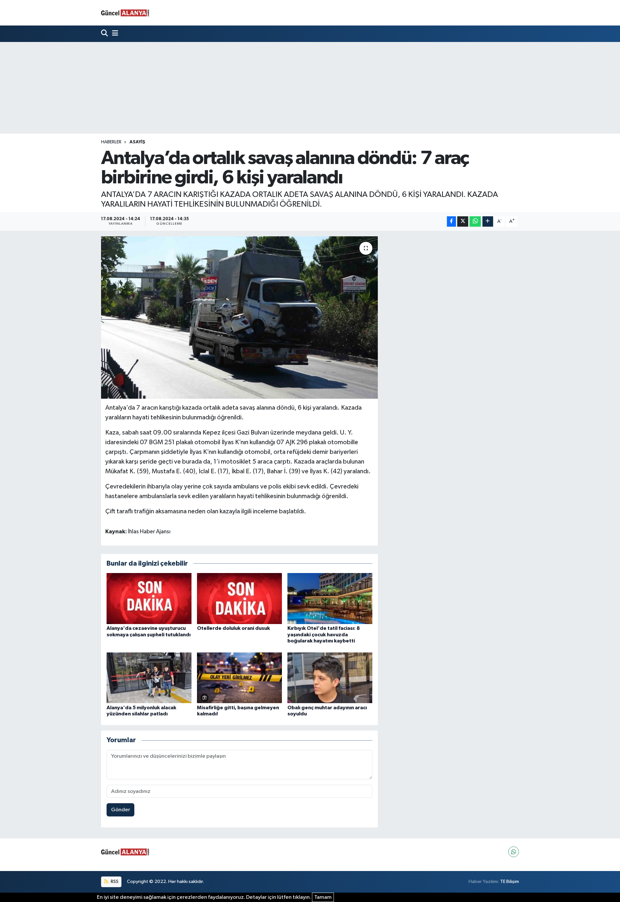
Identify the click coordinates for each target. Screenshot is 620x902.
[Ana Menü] (113, 34)
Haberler (111, 142)
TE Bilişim (509, 881)
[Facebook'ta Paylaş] (451, 221)
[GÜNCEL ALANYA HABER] (125, 12)
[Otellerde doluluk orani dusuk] (239, 598)
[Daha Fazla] (487, 221)
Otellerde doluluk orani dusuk (233, 628)
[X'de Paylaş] (462, 221)
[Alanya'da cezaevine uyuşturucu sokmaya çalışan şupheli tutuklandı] (149, 598)
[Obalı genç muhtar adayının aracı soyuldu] (329, 677)
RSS (114, 881)
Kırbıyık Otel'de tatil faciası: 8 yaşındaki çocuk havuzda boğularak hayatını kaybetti (323, 634)
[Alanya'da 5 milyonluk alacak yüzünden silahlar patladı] (149, 677)
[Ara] (105, 34)
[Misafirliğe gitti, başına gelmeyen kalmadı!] (239, 677)
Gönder (120, 810)
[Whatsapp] (513, 851)
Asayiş (137, 142)
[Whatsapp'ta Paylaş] (475, 221)
